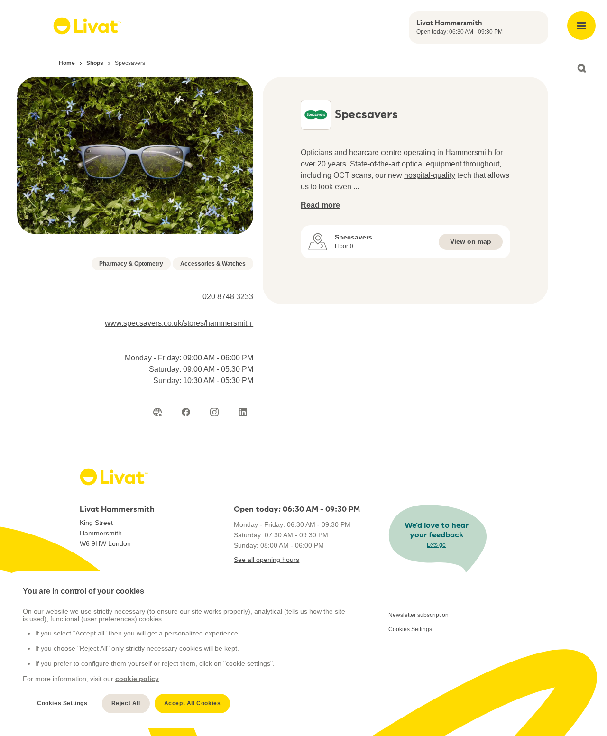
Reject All (125, 703)
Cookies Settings (410, 629)
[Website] (157, 412)
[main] (185, 649)
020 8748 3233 (227, 297)
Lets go (436, 545)
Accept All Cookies (192, 703)
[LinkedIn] (242, 412)
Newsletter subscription (418, 615)
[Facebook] (185, 412)
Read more (320, 205)
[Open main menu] (581, 25)
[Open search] (581, 68)
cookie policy (137, 678)
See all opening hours (266, 559)
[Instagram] (214, 412)
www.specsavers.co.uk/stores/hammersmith (179, 323)
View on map (470, 241)
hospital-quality (429, 175)
